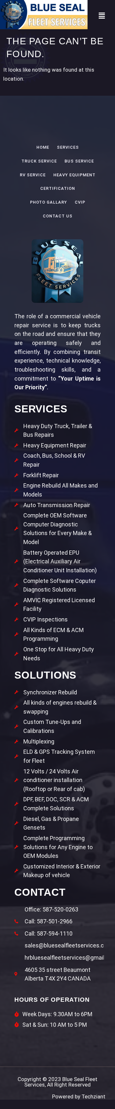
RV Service (33, 174)
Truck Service (39, 161)
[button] (101, 16)
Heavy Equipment (74, 174)
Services (68, 147)
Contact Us (58, 216)
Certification (57, 188)
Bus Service (79, 161)
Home (42, 147)
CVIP (80, 202)
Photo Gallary (48, 202)
